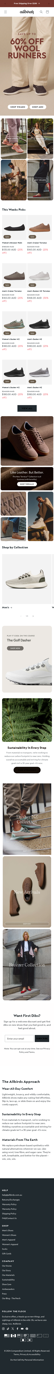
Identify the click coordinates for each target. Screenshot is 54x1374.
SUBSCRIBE (42, 1038)
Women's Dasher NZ (11, 339)
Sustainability (8, 1279)
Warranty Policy (9, 1204)
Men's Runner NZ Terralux (38, 291)
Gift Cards (6, 1253)
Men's (5, 607)
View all (27, 408)
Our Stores (7, 1265)
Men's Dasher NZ (34, 339)
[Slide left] (21, 616)
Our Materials (8, 1275)
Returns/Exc (7, 1199)
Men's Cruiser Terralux (37, 243)
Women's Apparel (10, 1244)
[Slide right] (33, 616)
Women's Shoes (9, 1235)
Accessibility (34, 1354)
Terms (31, 1052)
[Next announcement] (49, 4)
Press (4, 1293)
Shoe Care (6, 1284)
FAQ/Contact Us (9, 1218)
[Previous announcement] (5, 4)
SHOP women (18, 107)
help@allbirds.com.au (12, 1195)
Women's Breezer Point (12, 243)
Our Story (6, 1270)
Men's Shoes (7, 1230)
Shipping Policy (9, 1213)
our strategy (27, 770)
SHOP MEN (37, 107)
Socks (4, 1249)
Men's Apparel (8, 1239)
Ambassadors (8, 1289)
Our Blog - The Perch (11, 1298)
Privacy (23, 1354)
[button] (5, 12)
